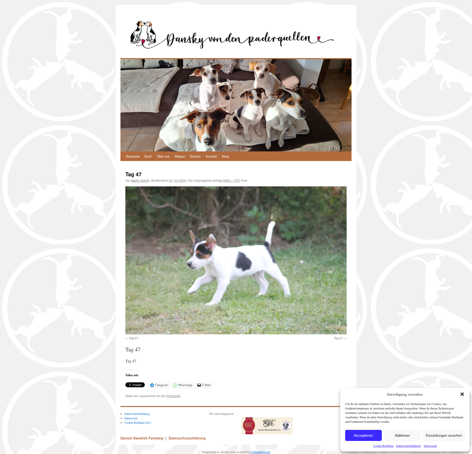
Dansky (195, 156)
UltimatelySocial (260, 452)
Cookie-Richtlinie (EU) (137, 422)
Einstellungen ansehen (444, 435)
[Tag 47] (236, 260)
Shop (225, 156)
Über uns (163, 156)
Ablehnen (402, 435)
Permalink (173, 396)
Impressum (430, 446)
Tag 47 (133, 338)
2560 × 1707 (231, 180)
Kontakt (211, 156)
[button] (462, 394)
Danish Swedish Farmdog (142, 438)
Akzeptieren (363, 435)
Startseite (133, 156)
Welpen (180, 156)
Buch (148, 156)
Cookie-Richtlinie (383, 446)
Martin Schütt (140, 180)
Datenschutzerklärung (408, 446)
